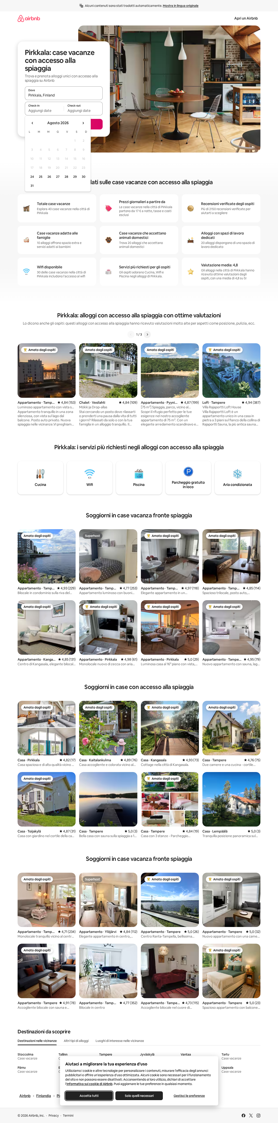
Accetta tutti (89, 1096)
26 (49, 177)
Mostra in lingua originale (180, 6)
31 (32, 186)
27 (58, 177)
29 (75, 177)
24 (32, 177)
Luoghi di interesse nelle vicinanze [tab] (120, 1041)
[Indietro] (130, 334)
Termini (68, 1116)
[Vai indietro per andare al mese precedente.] (32, 123)
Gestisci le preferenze (189, 1096)
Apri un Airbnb (246, 18)
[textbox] (44, 110)
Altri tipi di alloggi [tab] (76, 1041)
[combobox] (63, 95)
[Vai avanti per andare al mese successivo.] (83, 123)
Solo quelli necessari (139, 1096)
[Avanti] (147, 334)
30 (83, 177)
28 (66, 177)
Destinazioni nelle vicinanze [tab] (37, 1041)
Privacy (54, 1116)
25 (40, 177)
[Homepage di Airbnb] (29, 18)
